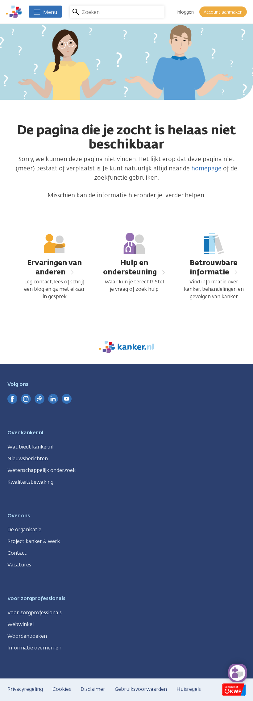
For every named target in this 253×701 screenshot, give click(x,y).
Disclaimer (93, 689)
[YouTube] (67, 399)
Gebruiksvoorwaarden (141, 689)
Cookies (61, 689)
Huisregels (188, 689)
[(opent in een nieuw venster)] (12, 399)
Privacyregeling (25, 689)
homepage (206, 168)
